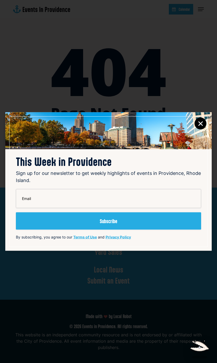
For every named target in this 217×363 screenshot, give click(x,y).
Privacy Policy (118, 237)
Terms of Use (85, 237)
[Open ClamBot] (199, 345)
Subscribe (108, 221)
